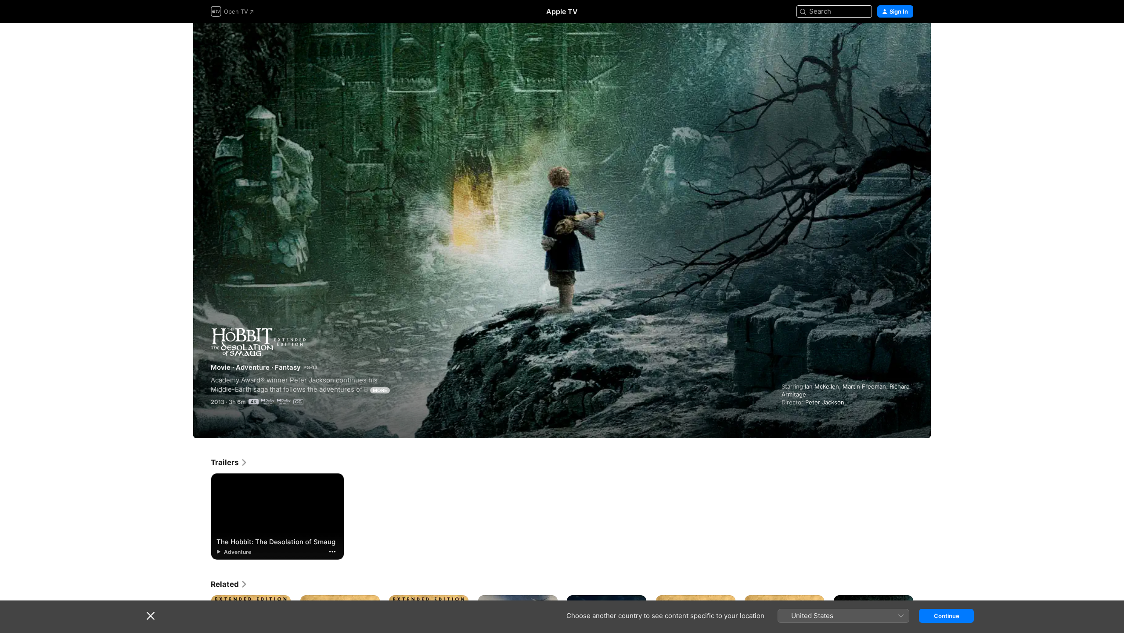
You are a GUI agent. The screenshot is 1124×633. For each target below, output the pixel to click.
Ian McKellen (822, 386)
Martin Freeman (864, 386)
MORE (380, 390)
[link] (229, 462)
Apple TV (562, 11)
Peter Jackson (824, 402)
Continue (946, 615)
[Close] (151, 616)
